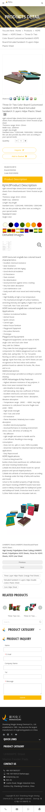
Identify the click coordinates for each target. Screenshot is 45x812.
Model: (6, 167)
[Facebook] (3, 734)
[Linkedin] (7, 734)
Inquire (18, 150)
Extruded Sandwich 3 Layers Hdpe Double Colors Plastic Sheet (20, 581)
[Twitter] (12, 734)
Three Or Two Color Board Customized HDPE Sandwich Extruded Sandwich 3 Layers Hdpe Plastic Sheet (30, 616)
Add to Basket (18, 156)
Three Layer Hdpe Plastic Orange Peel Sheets (21, 575)
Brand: (6, 170)
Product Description (15, 179)
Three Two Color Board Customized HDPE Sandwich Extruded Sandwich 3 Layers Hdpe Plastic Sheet (14, 616)
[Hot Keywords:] (40, 622)
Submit (22, 697)
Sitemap (36, 798)
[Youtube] (16, 734)
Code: (6, 173)
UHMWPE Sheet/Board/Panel (26, 545)
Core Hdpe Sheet (10, 587)
